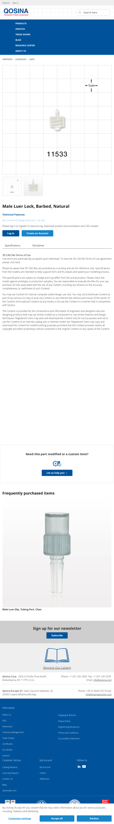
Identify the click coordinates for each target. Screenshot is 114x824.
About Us (6, 714)
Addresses (44, 778)
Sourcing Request (10, 773)
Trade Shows (8, 738)
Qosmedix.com (9, 790)
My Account (45, 767)
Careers (6, 755)
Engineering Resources (68, 726)
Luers (32, 58)
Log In (10, 233)
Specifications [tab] (12, 245)
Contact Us (7, 778)
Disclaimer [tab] (38, 245)
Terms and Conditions (68, 732)
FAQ (4, 720)
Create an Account (37, 233)
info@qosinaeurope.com (99, 694)
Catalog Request (10, 767)
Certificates (7, 743)
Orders (43, 773)
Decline (94, 818)
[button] (15, 2)
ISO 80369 (7, 749)
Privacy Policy (64, 721)
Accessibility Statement (69, 738)
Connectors (20, 58)
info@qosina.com (102, 680)
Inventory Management (13, 732)
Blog (4, 784)
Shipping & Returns (67, 715)
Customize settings (19, 818)
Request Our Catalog (57, 668)
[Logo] (16, 12)
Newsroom (7, 726)
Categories (7, 58)
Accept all (57, 818)
